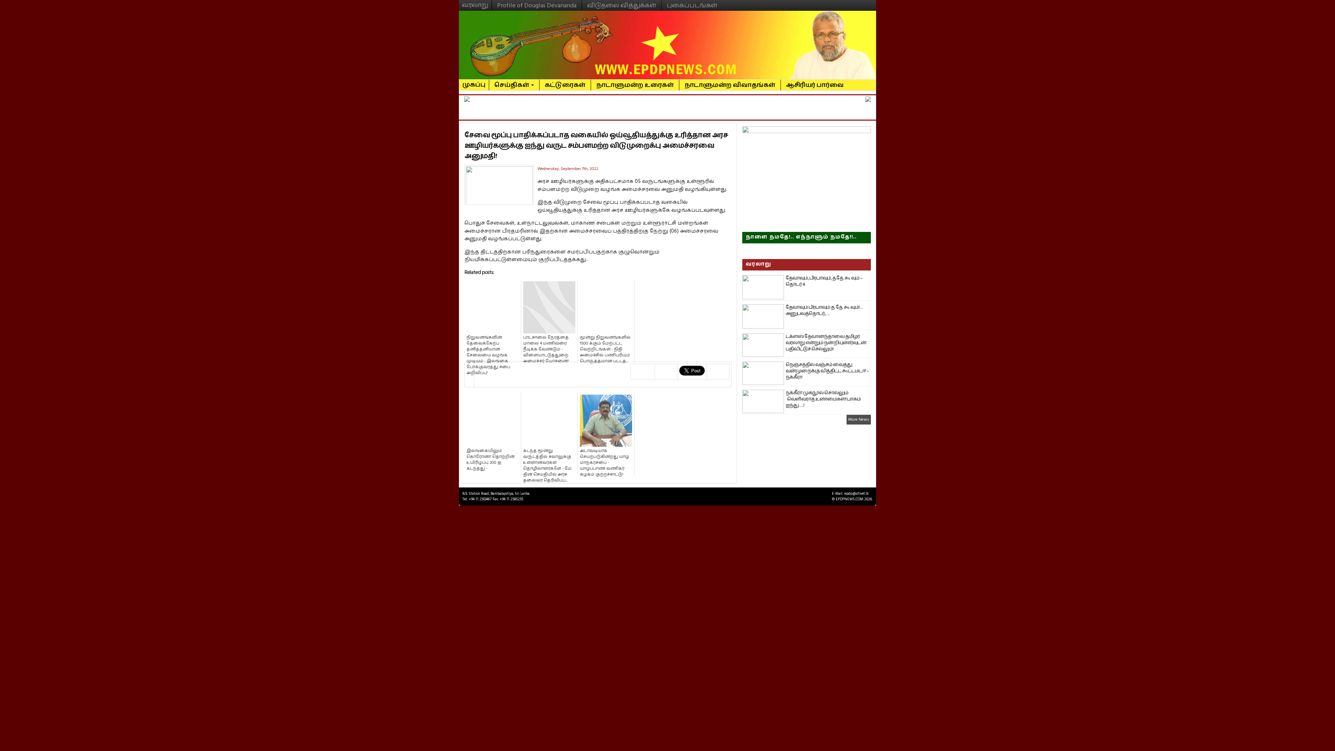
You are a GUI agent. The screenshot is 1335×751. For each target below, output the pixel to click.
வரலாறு (475, 2)
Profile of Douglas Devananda (536, 5)
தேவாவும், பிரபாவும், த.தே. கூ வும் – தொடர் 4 (824, 281)
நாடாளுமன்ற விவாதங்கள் (730, 85)
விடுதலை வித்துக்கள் (621, 5)
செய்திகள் (512, 85)
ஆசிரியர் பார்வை (815, 85)
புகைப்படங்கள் (692, 5)
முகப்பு (474, 81)
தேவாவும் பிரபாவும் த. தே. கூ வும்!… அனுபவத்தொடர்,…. (824, 310)
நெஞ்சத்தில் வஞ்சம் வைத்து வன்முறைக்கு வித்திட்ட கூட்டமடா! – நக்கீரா (827, 371)
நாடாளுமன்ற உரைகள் (635, 85)
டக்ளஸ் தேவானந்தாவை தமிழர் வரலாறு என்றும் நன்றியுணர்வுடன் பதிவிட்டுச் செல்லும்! (826, 343)
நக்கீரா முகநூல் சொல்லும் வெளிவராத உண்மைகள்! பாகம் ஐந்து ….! (823, 399)
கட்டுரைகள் (565, 85)
